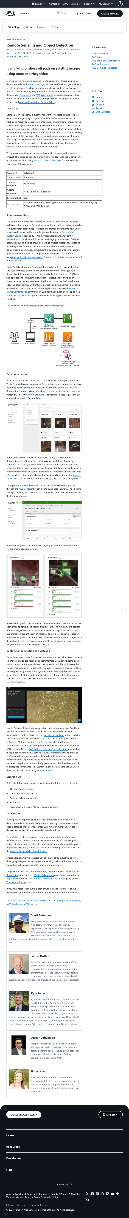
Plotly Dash (25, 94)
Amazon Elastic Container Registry (30, 900)
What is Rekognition (44, 875)
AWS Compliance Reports (104, 67)
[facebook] (92, 1194)
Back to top (62, 1184)
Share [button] (25, 56)
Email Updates (102, 111)
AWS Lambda (30, 904)
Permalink (11, 56)
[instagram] (102, 1194)
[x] (87, 1194)
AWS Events (97, 57)
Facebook (99, 101)
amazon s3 (75, 900)
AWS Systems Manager (24, 295)
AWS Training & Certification (106, 60)
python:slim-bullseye (54, 735)
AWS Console (25, 488)
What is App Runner (16, 882)
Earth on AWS (68, 847)
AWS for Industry (100, 53)
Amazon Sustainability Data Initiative (28, 851)
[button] (110, 13)
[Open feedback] (125, 609)
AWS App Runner (44, 94)
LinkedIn (99, 104)
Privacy (9, 1205)
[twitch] (107, 1194)
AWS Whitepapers (100, 64)
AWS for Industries (16, 39)
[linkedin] (97, 1194)
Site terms (21, 1205)
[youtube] (112, 1194)
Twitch (98, 108)
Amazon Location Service (46, 160)
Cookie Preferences (39, 1205)
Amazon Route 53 (46, 770)
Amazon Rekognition (38, 84)
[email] (87, 1200)
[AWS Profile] (120, 3)
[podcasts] (117, 1194)
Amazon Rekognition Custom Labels (37, 102)
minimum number (37, 394)
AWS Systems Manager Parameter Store (48, 749)
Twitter (98, 97)
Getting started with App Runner (49, 878)
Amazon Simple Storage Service (27, 257)
